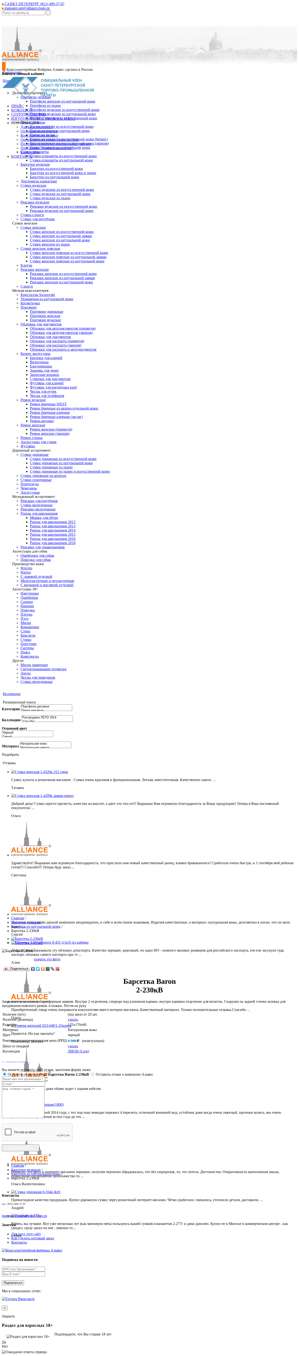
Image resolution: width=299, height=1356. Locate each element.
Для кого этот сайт (26, 1234)
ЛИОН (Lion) (78, 1051)
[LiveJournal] (52, 969)
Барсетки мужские (26, 922)
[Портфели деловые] (46, 707)
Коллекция (11, 720)
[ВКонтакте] (33, 969)
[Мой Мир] (47, 969)
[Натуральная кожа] (45, 744)
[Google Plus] (57, 969)
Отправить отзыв (21, 1148)
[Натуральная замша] (45, 748)
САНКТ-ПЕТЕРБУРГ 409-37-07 (34, 4)
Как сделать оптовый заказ (32, 1238)
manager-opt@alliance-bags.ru (27, 8)
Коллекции (12, 694)
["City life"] (47, 722)
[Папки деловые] (46, 711)
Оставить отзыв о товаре (48, 1074)
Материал (10, 746)
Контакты (19, 1242)
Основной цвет (14, 728)
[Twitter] (38, 969)
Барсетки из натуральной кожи (36, 926)
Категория (11, 709)
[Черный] (27, 733)
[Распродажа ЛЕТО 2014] (47, 718)
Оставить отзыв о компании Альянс (124, 1074)
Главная (17, 918)
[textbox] (23, 12)
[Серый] (27, 737)
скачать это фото (47, 959)
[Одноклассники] (42, 969)
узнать (73, 1019)
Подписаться (13, 1283)
